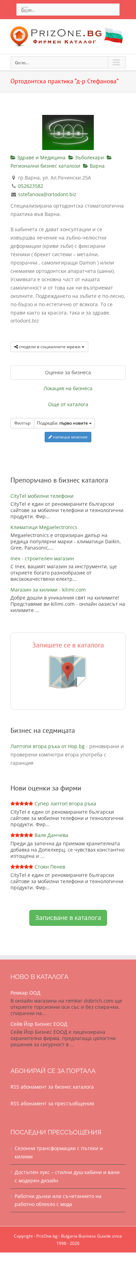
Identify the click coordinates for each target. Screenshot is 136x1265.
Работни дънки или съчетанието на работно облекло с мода (58, 1200)
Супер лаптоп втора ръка (65, 803)
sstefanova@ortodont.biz (47, 194)
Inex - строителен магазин (42, 558)
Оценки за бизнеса (68, 372)
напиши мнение (70, 437)
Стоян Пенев (50, 866)
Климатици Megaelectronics (43, 527)
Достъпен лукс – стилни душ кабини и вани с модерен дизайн (67, 1176)
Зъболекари (89, 157)
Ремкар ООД (25, 992)
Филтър (22, 423)
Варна (96, 165)
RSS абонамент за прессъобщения (52, 1103)
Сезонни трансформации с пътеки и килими (59, 1152)
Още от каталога (68, 404)
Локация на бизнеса (68, 388)
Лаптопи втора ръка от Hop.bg (47, 746)
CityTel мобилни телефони (42, 496)
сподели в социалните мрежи (50, 347)
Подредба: (62, 423)
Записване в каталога (68, 917)
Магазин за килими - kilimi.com (48, 589)
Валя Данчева (51, 835)
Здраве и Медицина (41, 157)
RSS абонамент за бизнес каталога (52, 1086)
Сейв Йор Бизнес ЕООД (38, 1024)
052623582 (30, 186)
